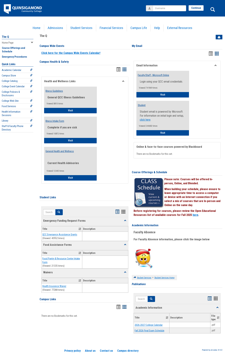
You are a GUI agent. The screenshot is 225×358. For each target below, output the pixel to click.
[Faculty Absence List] (144, 258)
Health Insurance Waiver (54, 286)
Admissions (55, 28)
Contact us (106, 350)
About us (90, 350)
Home (36, 28)
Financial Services (111, 28)
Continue (196, 7)
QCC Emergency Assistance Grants (59, 234)
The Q (5, 36)
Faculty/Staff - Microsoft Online (153, 75)
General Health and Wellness (60, 151)
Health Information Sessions (11, 113)
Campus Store (9, 75)
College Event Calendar (13, 86)
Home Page (8, 42)
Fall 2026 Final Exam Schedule (149, 330)
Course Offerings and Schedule (13, 50)
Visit (80, 110)
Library (5, 120)
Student (142, 105)
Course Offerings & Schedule (149, 172)
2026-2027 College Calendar (149, 325)
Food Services (9, 106)
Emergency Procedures (14, 56)
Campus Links (48, 299)
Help (157, 28)
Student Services (81, 28)
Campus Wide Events (52, 46)
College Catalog (10, 81)
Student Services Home (164, 277)
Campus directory (128, 350)
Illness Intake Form (55, 121)
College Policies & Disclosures (11, 93)
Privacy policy (72, 350)
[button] (125, 220)
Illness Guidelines (54, 91)
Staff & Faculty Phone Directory (12, 128)
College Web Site (10, 100)
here (195, 215)
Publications (139, 284)
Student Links (48, 197)
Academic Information (145, 225)
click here (145, 119)
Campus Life (138, 28)
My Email (137, 46)
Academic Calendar (11, 70)
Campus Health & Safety (54, 61)
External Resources (179, 28)
